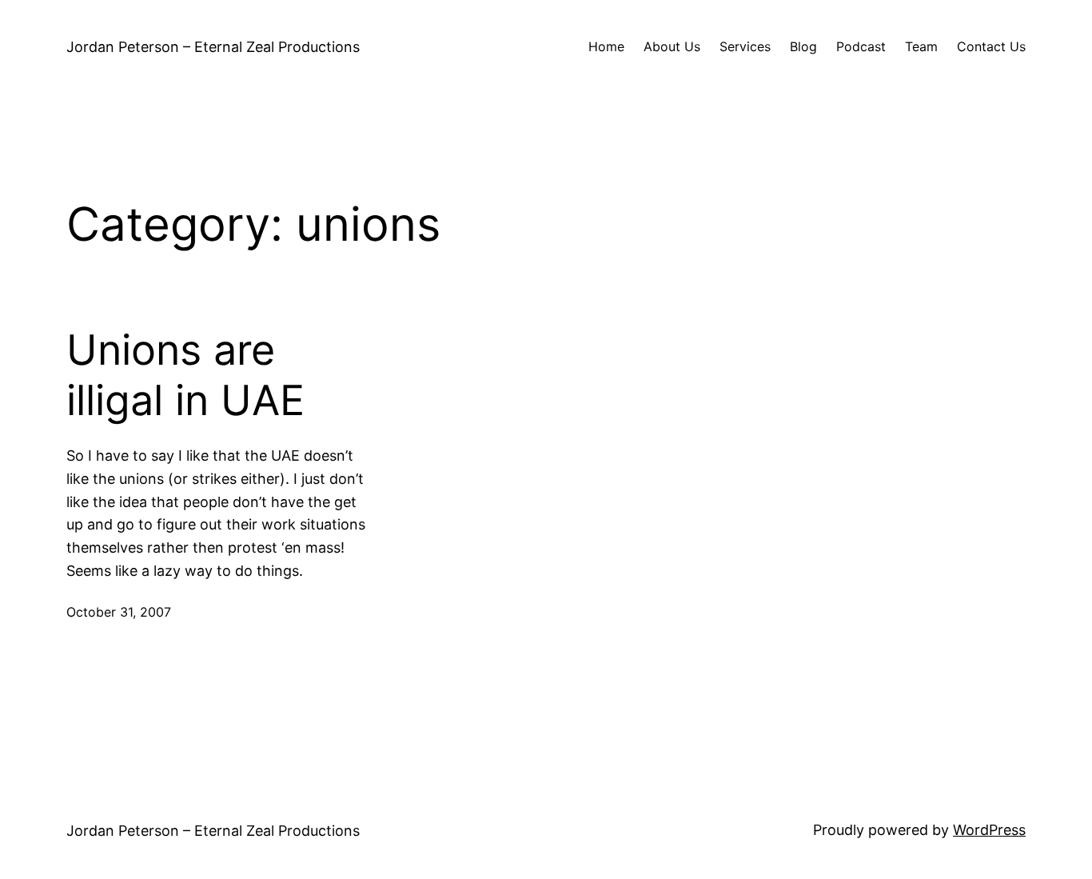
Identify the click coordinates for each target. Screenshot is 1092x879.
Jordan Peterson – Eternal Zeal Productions (213, 46)
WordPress (989, 829)
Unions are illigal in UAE (185, 375)
